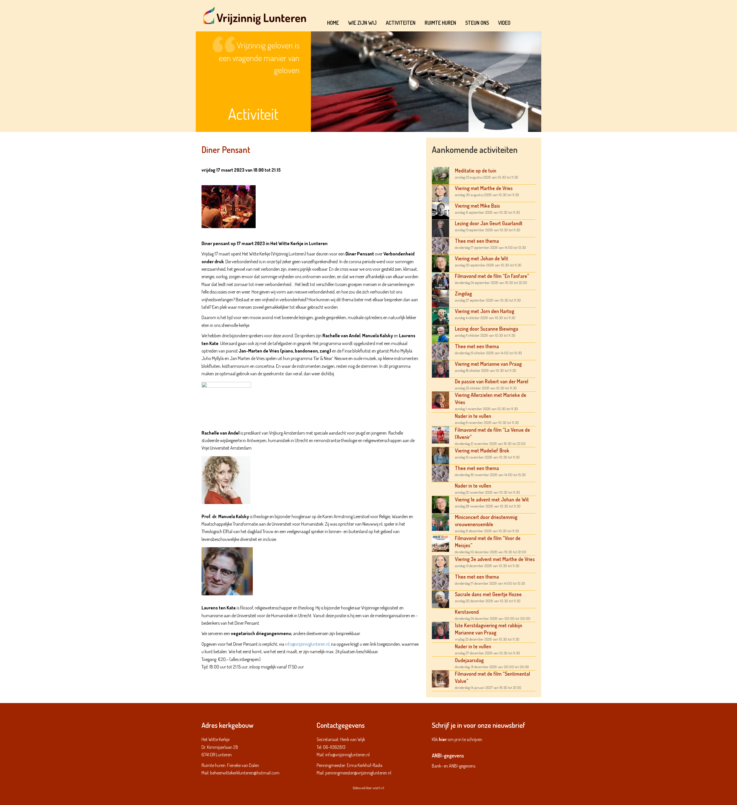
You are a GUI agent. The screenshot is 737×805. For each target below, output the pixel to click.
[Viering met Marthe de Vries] (440, 193)
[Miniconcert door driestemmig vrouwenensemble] (440, 521)
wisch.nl (378, 788)
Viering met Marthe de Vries (484, 188)
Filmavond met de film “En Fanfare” (492, 276)
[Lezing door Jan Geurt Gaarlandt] (440, 228)
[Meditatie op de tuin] (440, 175)
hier (443, 739)
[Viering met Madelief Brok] (440, 455)
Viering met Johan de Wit (481, 258)
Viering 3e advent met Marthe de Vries (495, 559)
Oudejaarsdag (469, 660)
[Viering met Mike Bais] (440, 210)
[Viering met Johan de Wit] (440, 263)
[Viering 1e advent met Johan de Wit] (440, 504)
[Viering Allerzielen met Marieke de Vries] (440, 399)
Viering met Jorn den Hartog (484, 311)
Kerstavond (467, 612)
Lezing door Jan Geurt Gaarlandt (489, 223)
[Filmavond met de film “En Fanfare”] (440, 280)
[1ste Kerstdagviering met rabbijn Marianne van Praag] (440, 630)
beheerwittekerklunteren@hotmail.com (245, 773)
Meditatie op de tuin (475, 170)
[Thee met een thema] (440, 245)
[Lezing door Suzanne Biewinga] (440, 333)
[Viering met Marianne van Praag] (440, 368)
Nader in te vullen (473, 416)
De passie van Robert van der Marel (491, 381)
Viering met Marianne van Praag (488, 364)
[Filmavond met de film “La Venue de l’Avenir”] (440, 434)
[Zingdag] (440, 298)
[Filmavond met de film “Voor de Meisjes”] (440, 542)
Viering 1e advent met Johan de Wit (492, 499)
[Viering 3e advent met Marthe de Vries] (440, 564)
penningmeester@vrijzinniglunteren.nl (358, 773)
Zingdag (463, 293)
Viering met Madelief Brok (482, 450)
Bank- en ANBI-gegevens (453, 766)
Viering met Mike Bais (477, 205)
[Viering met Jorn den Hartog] (440, 316)
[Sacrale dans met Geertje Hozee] (440, 599)
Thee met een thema (477, 241)
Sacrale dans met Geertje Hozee (488, 594)
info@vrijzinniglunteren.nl (307, 644)
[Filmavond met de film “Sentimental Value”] (440, 678)
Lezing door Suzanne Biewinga (486, 328)
